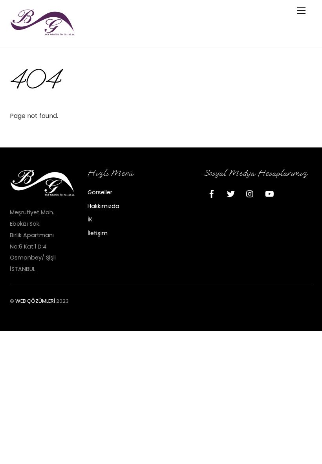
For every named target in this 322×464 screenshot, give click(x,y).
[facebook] (212, 193)
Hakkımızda (103, 206)
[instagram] (250, 193)
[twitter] (231, 193)
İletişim (98, 233)
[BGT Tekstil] (43, 33)
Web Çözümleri (35, 301)
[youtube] (269, 193)
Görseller (100, 192)
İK (90, 219)
